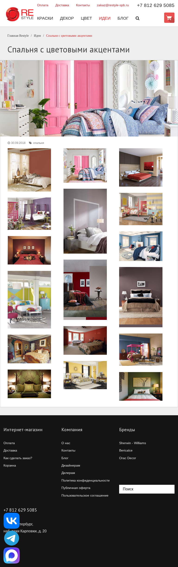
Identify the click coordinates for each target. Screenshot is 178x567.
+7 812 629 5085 (156, 5)
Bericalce (126, 450)
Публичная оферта (75, 488)
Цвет (86, 18)
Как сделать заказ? (17, 458)
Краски (45, 18)
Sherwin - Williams (132, 443)
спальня (38, 143)
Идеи (105, 18)
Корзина (9, 465)
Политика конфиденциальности (85, 480)
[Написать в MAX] (11, 555)
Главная (18, 35)
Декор (67, 18)
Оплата (42, 5)
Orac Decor (127, 458)
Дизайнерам (70, 465)
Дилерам (68, 473)
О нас (65, 443)
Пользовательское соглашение (84, 495)
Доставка (62, 5)
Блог (123, 18)
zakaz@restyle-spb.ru (113, 5)
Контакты (83, 5)
